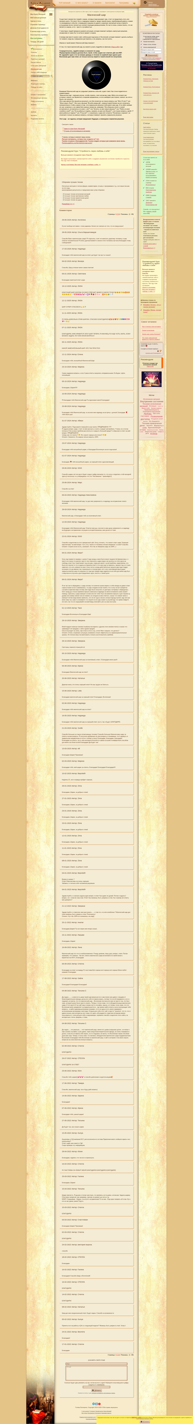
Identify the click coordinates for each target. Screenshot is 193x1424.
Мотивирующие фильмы (39, 98)
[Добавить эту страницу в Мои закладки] (134, 2)
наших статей (151, 211)
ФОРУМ (33, 112)
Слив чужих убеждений (38, 65)
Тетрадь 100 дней (36, 42)
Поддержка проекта (37, 119)
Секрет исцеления (148, 330)
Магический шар (36, 69)
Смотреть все (149, 353)
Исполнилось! (37, 49)
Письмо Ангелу (36, 62)
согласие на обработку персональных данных (103, 1393)
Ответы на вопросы (37, 101)
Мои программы (36, 38)
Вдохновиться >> (149, 248)
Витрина (33, 104)
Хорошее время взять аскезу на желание (152, 67)
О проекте (97, 3)
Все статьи (84, 1413)
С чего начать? (82, 3)
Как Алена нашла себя (149, 109)
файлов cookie (136, 1417)
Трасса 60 (150, 366)
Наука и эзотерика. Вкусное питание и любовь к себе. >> (81, 164)
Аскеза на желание (37, 55)
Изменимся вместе (106, 1413)
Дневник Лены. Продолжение (151, 87)
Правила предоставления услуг (88, 1417)
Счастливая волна (148, 137)
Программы (124, 3)
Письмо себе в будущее (39, 72)
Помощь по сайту (36, 87)
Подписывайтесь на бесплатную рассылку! (77, 143)
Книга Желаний (107, 1411)
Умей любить (147, 127)
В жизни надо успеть (38, 31)
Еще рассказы (148, 117)
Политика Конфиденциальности (94, 1419)
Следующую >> (157, 353)
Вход (150, 2)
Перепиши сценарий (38, 59)
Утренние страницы (37, 24)
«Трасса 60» (115, 47)
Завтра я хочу (150, 171)
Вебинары (34, 80)
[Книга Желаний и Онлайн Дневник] (39, 6)
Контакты (34, 115)
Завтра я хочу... (36, 21)
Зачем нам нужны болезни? (151, 334)
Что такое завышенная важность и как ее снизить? (151, 338)
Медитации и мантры (38, 84)
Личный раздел (99, 1411)
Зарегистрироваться (153, 5)
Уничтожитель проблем (39, 35)
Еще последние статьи (151, 151)
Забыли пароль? (152, 4)
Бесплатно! (110, 3)
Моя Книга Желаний (37, 14)
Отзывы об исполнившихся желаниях (77, 131)
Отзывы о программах (38, 94)
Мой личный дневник (38, 18)
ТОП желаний (64, 3)
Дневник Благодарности (39, 28)
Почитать (34, 52)
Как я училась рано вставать (151, 326)
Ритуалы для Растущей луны (151, 65)
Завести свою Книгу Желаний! (74, 129)
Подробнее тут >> (68, 204)
